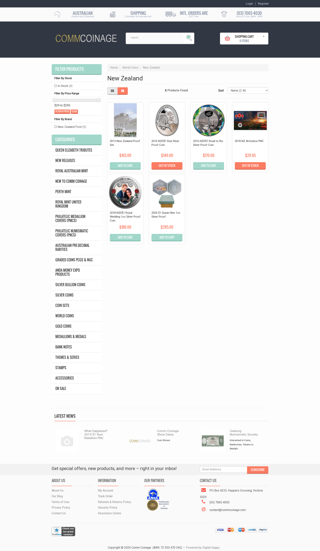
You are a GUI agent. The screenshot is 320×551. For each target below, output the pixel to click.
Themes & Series (67, 357)
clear (74, 111)
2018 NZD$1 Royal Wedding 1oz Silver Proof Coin (125, 216)
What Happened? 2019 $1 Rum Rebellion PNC (96, 434)
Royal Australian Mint (71, 170)
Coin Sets (62, 305)
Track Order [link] (105, 496)
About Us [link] (58, 490)
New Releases (65, 160)
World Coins (64, 315)
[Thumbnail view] (112, 91)
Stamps (60, 367)
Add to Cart (125, 165)
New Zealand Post (72, 127)
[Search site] (189, 38)
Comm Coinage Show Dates (168, 432)
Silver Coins (64, 295)
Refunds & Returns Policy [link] (114, 502)
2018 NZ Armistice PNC (249, 141)
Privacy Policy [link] (61, 507)
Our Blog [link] (57, 496)
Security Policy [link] (107, 507)
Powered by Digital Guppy (203, 547)
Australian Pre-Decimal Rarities (72, 247)
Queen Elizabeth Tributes (73, 150)
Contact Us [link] (59, 513)
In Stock (65, 86)
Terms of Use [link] (60, 502)
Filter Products (69, 69)
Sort (221, 90)
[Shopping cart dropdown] (263, 38)
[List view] (122, 91)
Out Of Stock (167, 165)
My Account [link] (105, 490)
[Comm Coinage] (86, 37)
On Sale (60, 388)
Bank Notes (63, 347)
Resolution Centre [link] (109, 513)
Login (249, 3)
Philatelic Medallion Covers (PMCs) (70, 218)
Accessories (64, 378)
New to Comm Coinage (71, 181)
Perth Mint (63, 191)
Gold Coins (63, 326)
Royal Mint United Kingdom (68, 204)
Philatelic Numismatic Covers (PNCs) (71, 233)
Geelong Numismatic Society (244, 432)
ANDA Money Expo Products (67, 272)
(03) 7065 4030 (249, 13)
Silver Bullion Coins (70, 284)
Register (263, 3)
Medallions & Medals (70, 336)
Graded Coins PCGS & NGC (74, 259)
